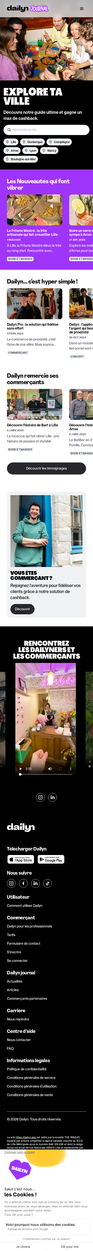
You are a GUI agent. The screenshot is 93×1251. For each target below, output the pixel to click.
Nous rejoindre (18, 1019)
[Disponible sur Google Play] (51, 859)
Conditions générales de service (31, 1078)
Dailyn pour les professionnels (29, 926)
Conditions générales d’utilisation (32, 1086)
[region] (46, 219)
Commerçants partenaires (27, 999)
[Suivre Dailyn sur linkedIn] (52, 797)
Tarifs (11, 935)
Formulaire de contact (23, 943)
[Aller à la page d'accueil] (27, 8)
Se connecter (17, 961)
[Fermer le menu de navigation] (81, 8)
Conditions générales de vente (30, 1095)
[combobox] (46, 130)
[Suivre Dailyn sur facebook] (23, 883)
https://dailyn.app (26, 1137)
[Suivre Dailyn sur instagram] (40, 797)
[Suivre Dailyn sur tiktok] (47, 883)
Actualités (14, 981)
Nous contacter (19, 1040)
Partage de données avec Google (28, 1229)
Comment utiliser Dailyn (24, 906)
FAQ (10, 1048)
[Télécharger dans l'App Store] (21, 859)
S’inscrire (14, 952)
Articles (13, 990)
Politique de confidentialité (26, 1069)
